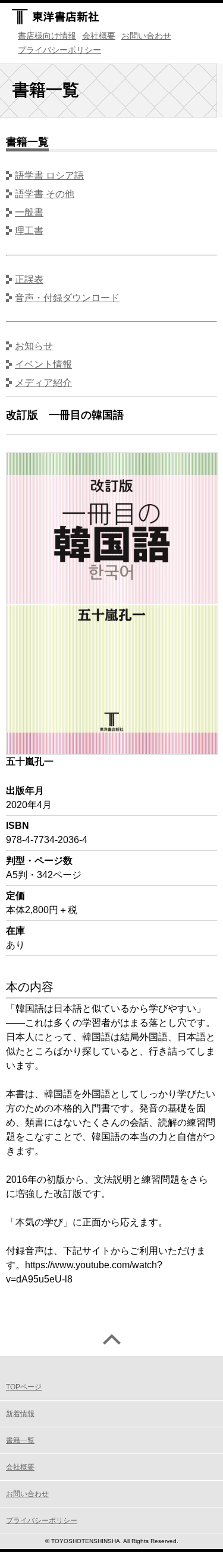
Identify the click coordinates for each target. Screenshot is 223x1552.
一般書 (29, 212)
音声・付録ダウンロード (67, 298)
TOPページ (24, 1387)
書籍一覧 (20, 1440)
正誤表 (29, 279)
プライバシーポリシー (59, 50)
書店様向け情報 (47, 35)
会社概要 (98, 35)
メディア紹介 (43, 383)
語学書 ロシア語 (49, 175)
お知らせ (34, 346)
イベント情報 (43, 364)
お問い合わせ (146, 35)
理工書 (29, 231)
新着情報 (20, 1414)
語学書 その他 (44, 194)
